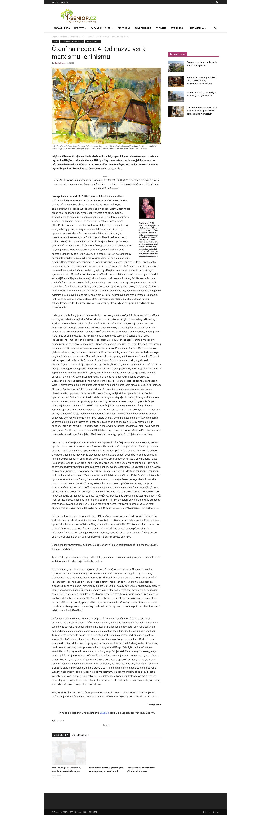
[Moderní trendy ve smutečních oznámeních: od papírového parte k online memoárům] (176, 111)
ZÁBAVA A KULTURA (93, 41)
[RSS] (217, 2)
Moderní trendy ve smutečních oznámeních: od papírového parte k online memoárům (202, 110)
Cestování (124, 28)
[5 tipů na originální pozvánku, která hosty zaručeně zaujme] (69, 753)
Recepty (79, 28)
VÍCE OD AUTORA (80, 735)
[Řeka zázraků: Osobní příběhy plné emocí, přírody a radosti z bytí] (106, 753)
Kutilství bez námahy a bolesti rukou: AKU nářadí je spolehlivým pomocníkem (201, 80)
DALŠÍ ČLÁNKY (61, 735)
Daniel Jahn (75, 36)
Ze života (161, 28)
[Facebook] (211, 2)
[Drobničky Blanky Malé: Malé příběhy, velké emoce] (144, 753)
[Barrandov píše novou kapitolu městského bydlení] (176, 66)
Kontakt (216, 812)
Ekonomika (197, 28)
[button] (215, 28)
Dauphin (104, 712)
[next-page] (59, 777)
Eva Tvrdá (177, 28)
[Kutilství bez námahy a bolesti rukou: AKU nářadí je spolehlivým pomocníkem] (176, 81)
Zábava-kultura (101, 28)
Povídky (63, 36)
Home (54, 36)
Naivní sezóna (77, 41)
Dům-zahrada (142, 28)
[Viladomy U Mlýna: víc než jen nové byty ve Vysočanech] (176, 96)
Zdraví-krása (62, 28)
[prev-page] (54, 777)
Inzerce (206, 812)
